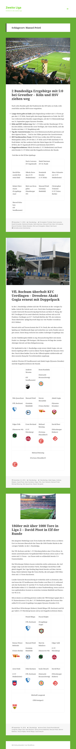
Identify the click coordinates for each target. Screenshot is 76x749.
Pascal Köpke (22, 731)
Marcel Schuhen (17, 226)
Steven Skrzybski (38, 484)
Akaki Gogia (52, 480)
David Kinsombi (16, 224)
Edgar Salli (21, 729)
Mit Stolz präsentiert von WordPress (23, 745)
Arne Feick (43, 727)
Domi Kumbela (29, 482)
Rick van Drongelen (39, 226)
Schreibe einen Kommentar (21, 228)
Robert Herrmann (51, 226)
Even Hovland (46, 482)
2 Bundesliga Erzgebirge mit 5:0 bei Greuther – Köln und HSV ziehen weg (37, 95)
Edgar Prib (38, 482)
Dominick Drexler (27, 224)
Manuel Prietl (47, 224)
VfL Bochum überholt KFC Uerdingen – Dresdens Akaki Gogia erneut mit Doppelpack (36, 295)
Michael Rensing (17, 484)
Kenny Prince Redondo (42, 729)
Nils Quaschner (27, 484)
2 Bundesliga (32, 222)
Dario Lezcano (57, 222)
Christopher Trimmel (45, 222)
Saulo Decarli (39, 731)
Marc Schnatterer (57, 224)
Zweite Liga (13, 7)
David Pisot (20, 482)
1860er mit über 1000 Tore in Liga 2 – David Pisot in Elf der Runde (35, 530)
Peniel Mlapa (31, 731)
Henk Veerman (37, 224)
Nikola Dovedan (27, 226)
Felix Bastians (30, 729)
